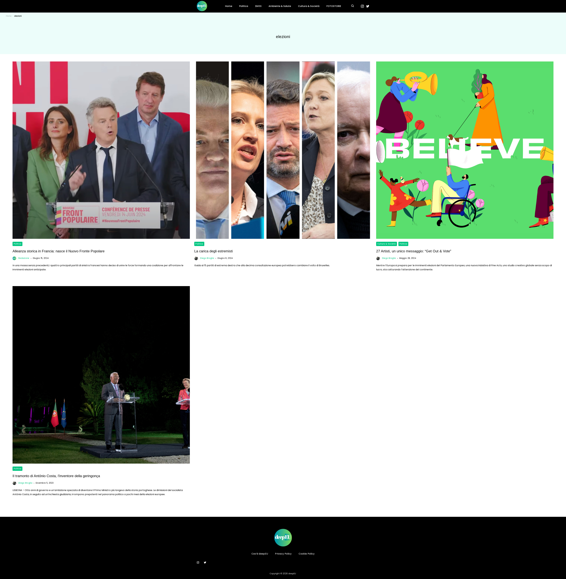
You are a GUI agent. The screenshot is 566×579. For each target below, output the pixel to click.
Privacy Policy (283, 553)
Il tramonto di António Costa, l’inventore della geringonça (56, 476)
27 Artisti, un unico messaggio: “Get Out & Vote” (413, 251)
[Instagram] (362, 6)
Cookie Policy (307, 553)
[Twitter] (367, 6)
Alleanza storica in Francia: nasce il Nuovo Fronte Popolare (59, 251)
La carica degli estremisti (213, 251)
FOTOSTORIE (333, 6)
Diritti (258, 6)
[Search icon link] (352, 6)
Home (228, 6)
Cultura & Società (308, 6)
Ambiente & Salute (280, 6)
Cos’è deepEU (259, 553)
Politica (243, 6)
